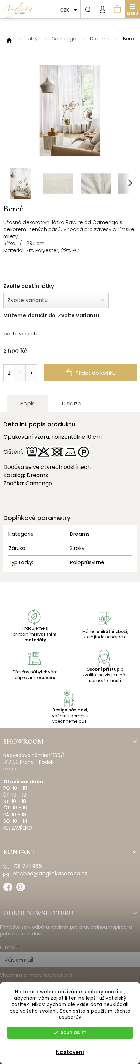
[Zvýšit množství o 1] (31, 372)
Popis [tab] (27, 403)
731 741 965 (27, 866)
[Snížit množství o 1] (19, 372)
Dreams (80, 533)
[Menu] (132, 9)
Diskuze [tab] (71, 403)
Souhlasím (73, 1032)
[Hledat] (87, 9)
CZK (65, 9)
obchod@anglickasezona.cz (50, 874)
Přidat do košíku (96, 372)
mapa (10, 769)
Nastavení (70, 1052)
